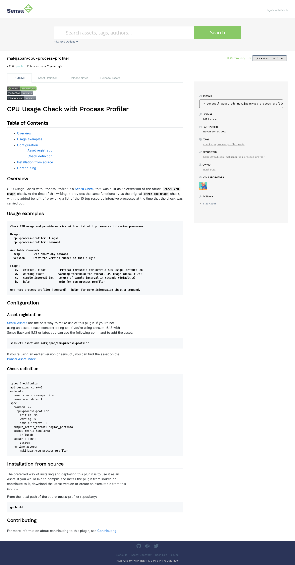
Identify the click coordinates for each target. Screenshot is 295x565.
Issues (174, 554)
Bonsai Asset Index (21, 359)
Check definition (39, 156)
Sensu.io (121, 554)
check (207, 144)
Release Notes (79, 78)
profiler (232, 144)
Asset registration (40, 150)
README (19, 78)
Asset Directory (141, 554)
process (222, 144)
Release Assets (110, 78)
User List (161, 554)
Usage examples (29, 139)
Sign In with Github (277, 10)
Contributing (26, 168)
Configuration (27, 145)
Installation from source (35, 162)
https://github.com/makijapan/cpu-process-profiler (233, 156)
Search (217, 32)
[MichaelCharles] (204, 187)
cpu (213, 144)
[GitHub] (139, 546)
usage (240, 144)
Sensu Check (85, 189)
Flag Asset (209, 203)
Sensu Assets (17, 323)
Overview (24, 133)
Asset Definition (48, 78)
